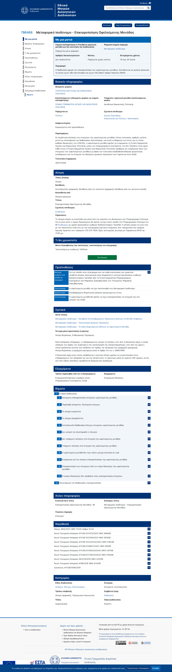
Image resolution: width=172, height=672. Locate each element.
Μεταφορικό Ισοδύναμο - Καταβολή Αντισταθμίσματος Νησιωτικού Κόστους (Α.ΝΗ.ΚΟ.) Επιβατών (98, 319)
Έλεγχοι (67, 587)
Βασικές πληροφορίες (34, 44)
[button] (138, 668)
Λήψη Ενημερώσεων (123, 25)
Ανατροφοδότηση (142, 25)
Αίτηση (28, 48)
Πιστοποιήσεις (78, 587)
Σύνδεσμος (60, 211)
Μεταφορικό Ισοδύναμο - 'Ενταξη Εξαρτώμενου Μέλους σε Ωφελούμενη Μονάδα (92, 327)
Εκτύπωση (107, 25)
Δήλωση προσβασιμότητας (74, 639)
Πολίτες (58, 115)
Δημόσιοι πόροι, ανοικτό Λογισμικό (77, 642)
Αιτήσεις (59, 587)
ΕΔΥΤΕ (116, 625)
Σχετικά (28, 62)
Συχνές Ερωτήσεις (112, 115)
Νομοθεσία (30, 81)
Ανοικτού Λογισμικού (136, 625)
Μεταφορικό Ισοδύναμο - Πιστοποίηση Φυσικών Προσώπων (82, 323)
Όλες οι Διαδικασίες (33, 630)
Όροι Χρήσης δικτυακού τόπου (75, 635)
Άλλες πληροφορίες (34, 76)
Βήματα (28, 72)
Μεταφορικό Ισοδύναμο (114, 49)
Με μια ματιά (31, 39)
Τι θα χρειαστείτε (32, 53)
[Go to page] (148, 8)
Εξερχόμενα (30, 67)
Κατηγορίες (30, 86)
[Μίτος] (38, 10)
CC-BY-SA (126, 629)
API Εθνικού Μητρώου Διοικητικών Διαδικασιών (86, 649)
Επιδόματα (108, 595)
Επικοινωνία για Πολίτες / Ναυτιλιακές (121, 118)
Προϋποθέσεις (31, 58)
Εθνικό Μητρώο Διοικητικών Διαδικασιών (67, 10)
